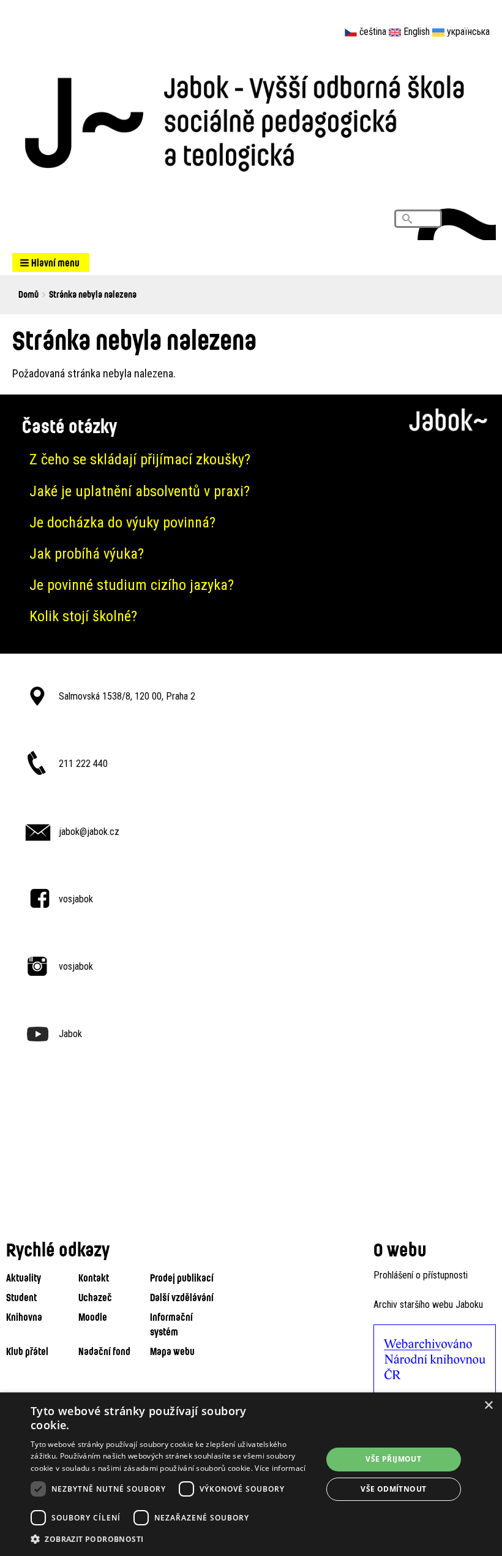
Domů (28, 294)
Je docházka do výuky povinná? (122, 522)
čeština (372, 31)
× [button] (488, 1405)
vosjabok (76, 899)
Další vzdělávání (182, 1297)
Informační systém (171, 1324)
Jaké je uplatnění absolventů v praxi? (139, 491)
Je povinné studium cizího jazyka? (131, 585)
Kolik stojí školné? (83, 616)
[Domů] (251, 119)
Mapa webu (172, 1351)
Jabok (70, 1034)
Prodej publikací (182, 1277)
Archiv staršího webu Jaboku (428, 1304)
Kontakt (93, 1277)
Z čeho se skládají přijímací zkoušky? (139, 459)
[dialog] (251, 1474)
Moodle (92, 1317)
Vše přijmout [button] (393, 1459)
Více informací (280, 1468)
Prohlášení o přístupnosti (420, 1275)
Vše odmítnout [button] (393, 1489)
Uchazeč (95, 1297)
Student (21, 1297)
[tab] (251, 460)
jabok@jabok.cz (89, 831)
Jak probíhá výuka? (86, 553)
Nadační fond (104, 1351)
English (416, 31)
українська (468, 31)
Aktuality (23, 1277)
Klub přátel (27, 1351)
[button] (50, 262)
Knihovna (24, 1317)
